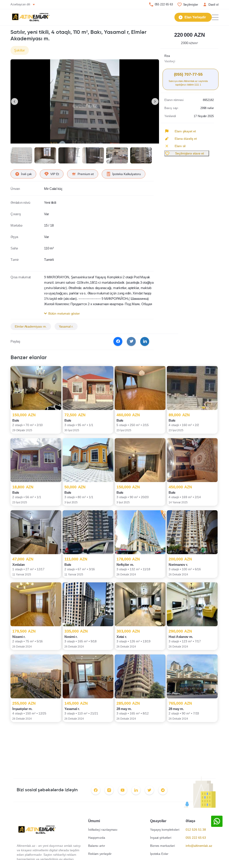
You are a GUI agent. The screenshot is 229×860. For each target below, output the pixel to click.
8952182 (208, 100)
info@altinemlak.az (199, 845)
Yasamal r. (66, 326)
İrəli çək (26, 174)
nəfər (207, 108)
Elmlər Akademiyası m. (31, 326)
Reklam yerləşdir (100, 854)
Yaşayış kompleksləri (164, 829)
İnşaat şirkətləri (160, 837)
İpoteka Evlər (159, 854)
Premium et (86, 174)
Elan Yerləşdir (195, 17)
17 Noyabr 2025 (204, 116)
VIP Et (54, 174)
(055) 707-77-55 (188, 74)
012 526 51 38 (196, 829)
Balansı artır (96, 845)
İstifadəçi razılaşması (102, 829)
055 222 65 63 (164, 4)
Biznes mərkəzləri (162, 845)
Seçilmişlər (190, 4)
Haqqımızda (96, 837)
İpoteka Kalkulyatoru (126, 174)
